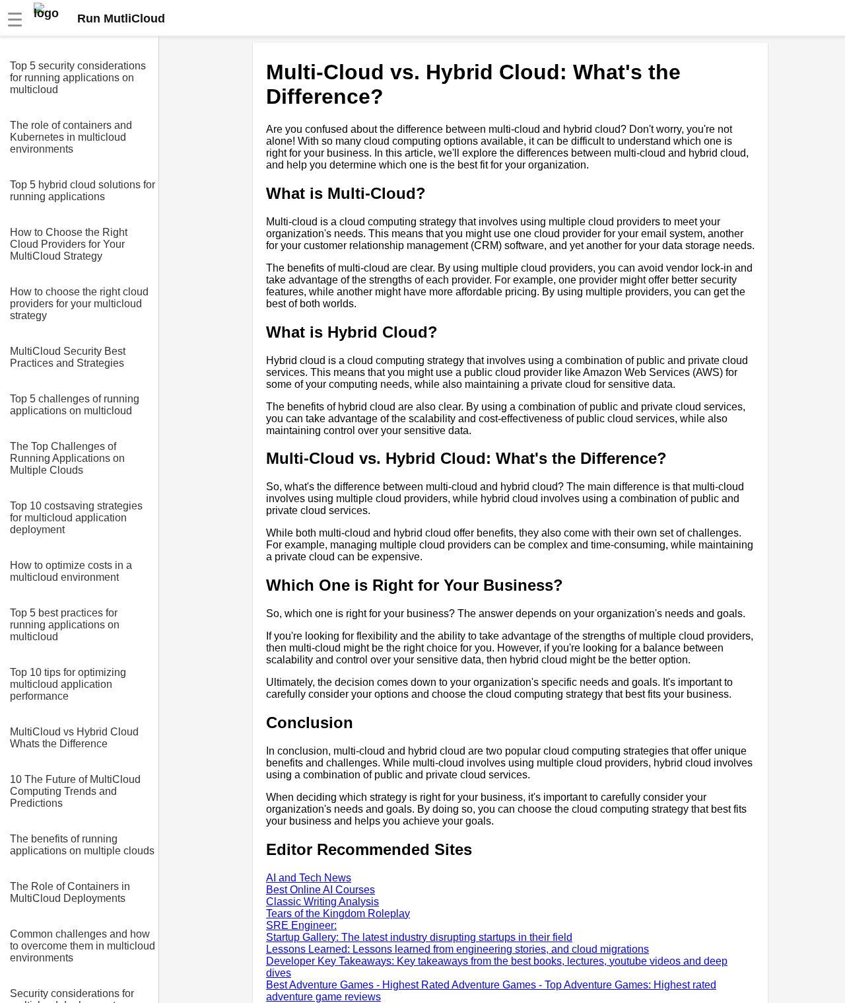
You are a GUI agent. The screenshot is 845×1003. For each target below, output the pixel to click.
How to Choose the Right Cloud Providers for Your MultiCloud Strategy (68, 244)
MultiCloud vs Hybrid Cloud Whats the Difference (74, 737)
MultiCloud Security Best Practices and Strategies (67, 357)
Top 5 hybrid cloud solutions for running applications (82, 190)
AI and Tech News (308, 877)
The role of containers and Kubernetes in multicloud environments (71, 137)
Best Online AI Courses (320, 889)
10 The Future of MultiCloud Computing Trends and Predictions (75, 791)
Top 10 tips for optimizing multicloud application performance (68, 684)
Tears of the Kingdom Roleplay (338, 913)
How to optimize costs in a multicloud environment (71, 571)
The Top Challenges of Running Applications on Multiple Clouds (67, 458)
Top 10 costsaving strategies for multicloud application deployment (76, 517)
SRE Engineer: (301, 925)
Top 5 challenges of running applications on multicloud (74, 404)
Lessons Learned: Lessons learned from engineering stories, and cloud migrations (457, 949)
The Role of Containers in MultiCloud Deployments (70, 892)
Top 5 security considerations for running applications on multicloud (78, 77)
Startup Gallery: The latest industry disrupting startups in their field (419, 937)
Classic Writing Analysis (322, 901)
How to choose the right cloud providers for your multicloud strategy (79, 303)
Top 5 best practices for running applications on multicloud (64, 624)
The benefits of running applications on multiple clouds (82, 844)
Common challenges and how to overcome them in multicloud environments (82, 945)
